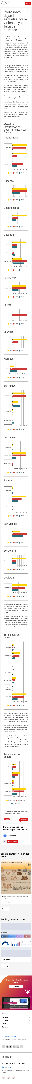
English (4, 1039)
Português (13, 1039)
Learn (4, 1024)
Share (7, 819)
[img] (19, 145)
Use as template (12, 841)
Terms (4, 1067)
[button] (10, 173)
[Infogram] (6, 3)
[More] (28, 10)
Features (5, 1017)
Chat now (13, 1036)
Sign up (28, 3)
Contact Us (5, 1036)
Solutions (5, 1020)
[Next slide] (7, 908)
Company (5, 1027)
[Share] (5, 841)
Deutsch (8, 1039)
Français (24, 1039)
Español (19, 1039)
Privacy (10, 1067)
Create (4, 1014)
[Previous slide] (3, 908)
